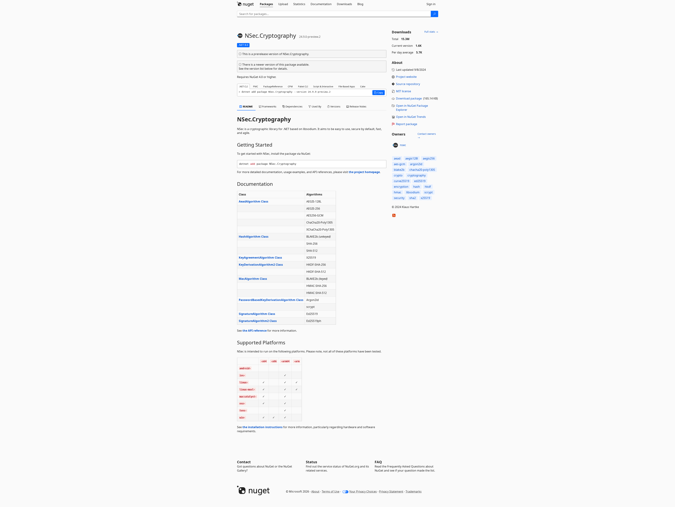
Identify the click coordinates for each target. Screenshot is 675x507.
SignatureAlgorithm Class (257, 314)
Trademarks (414, 491)
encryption (401, 187)
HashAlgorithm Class (253, 237)
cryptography (416, 175)
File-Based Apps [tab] (346, 86)
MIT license (403, 91)
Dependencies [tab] (293, 106)
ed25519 (419, 181)
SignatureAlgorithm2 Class (258, 321)
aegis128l (411, 158)
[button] (378, 92)
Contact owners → (427, 135)
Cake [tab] (362, 86)
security (399, 198)
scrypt (428, 192)
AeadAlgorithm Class (253, 201)
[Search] (434, 14)
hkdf (428, 187)
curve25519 (401, 181)
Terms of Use (330, 491)
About (315, 491)
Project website (406, 77)
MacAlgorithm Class (253, 279)
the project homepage (364, 172)
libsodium (412, 192)
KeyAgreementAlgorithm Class (260, 257)
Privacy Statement (391, 491)
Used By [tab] (316, 106)
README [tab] (247, 106)
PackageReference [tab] (273, 86)
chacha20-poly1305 (422, 170)
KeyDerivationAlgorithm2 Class (261, 265)
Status (311, 462)
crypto (398, 175)
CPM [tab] (290, 86)
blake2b (399, 170)
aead (397, 158)
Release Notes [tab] (357, 106)
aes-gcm (399, 164)
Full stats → (431, 31)
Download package (409, 98)
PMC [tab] (255, 86)
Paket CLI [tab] (303, 86)
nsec (403, 145)
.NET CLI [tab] (243, 86)
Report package (406, 124)
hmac (397, 192)
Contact (244, 462)
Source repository (408, 84)
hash (416, 187)
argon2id (416, 164)
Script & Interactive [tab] (323, 86)
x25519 (425, 198)
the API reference (254, 331)
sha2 (412, 198)
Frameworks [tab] (268, 106)
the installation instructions (262, 427)
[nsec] (395, 145)
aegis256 (429, 158)
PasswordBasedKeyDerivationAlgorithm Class (271, 300)
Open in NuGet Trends (411, 117)
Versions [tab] (335, 106)
